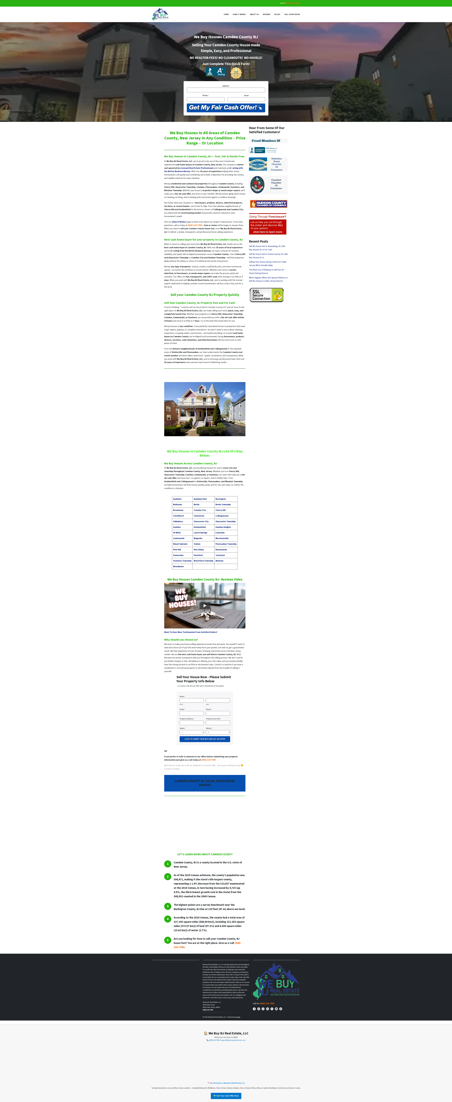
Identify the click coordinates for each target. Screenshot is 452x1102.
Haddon (177, 527)
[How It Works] (179, 221)
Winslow (219, 560)
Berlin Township (223, 504)
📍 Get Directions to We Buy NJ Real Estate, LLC (226, 1083)
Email (246, 95)
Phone (206, 95)
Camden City (200, 510)
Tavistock (220, 555)
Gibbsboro (178, 521)
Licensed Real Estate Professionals (197, 168)
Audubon (177, 499)
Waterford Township (203, 560)
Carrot (238, 1017)
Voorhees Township (182, 560)
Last (207, 704)
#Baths (209, 728)
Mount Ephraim (180, 544)
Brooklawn (178, 510)
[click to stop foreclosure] (268, 224)
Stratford (198, 555)
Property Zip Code (213, 718)
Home (226, 14)
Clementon (199, 515)
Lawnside (220, 532)
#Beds (183, 728)
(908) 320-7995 (293, 3)
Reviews (266, 14)
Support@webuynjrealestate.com (233, 1040)
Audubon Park (200, 499)
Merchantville (222, 538)
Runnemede (221, 549)
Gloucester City (201, 521)
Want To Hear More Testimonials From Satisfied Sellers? (190, 632)
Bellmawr (177, 504)
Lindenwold (178, 538)
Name (182, 696)
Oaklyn (197, 544)
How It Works (239, 14)
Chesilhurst (178, 515)
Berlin (196, 504)
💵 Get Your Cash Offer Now (226, 1095)
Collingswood (222, 515)
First (181, 704)
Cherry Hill (221, 510)
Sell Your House (292, 14)
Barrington (221, 499)
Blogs (277, 14)
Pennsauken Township (226, 544)
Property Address (187, 718)
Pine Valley (199, 549)
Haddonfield (200, 527)
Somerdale (178, 555)
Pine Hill (177, 549)
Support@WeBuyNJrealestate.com (216, 1012)
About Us (254, 14)
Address (226, 86)
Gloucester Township (226, 521)
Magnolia (198, 538)
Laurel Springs (200, 532)
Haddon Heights (223, 527)
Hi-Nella (177, 532)
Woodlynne (178, 566)
